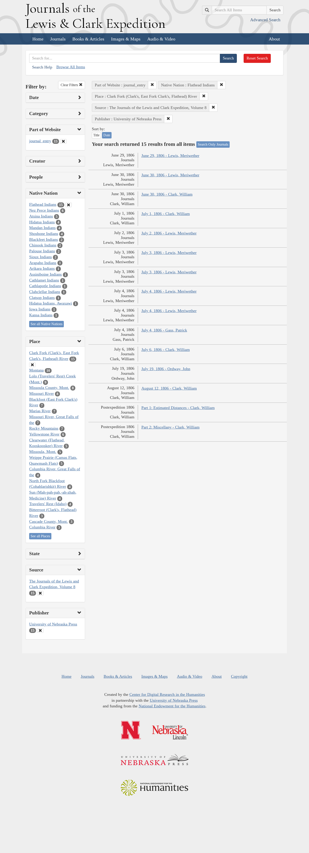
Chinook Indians (42, 245)
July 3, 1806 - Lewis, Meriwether (169, 252)
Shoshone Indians (43, 233)
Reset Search (257, 58)
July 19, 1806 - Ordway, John (165, 369)
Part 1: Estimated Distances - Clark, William (178, 407)
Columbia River (42, 527)
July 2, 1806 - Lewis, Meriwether (169, 233)
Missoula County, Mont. (49, 387)
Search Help (42, 67)
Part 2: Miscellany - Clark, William (170, 427)
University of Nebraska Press (53, 624)
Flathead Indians (42, 204)
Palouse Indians (42, 251)
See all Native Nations (46, 324)
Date (106, 135)
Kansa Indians (40, 315)
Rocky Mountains (43, 428)
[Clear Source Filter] (40, 593)
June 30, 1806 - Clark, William (167, 194)
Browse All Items (70, 67)
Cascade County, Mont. (48, 521)
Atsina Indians (41, 216)
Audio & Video (161, 38)
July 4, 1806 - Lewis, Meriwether (169, 291)
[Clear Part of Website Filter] (63, 141)
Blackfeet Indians (43, 239)
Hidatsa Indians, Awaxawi (50, 303)
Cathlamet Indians (44, 280)
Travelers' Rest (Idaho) (48, 504)
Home (37, 38)
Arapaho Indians (42, 263)
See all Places (40, 536)
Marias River (40, 411)
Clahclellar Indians (44, 291)
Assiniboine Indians (45, 274)
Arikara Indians (42, 268)
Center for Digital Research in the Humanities (167, 694)
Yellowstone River (44, 434)
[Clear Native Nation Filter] (68, 205)
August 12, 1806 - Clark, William (169, 388)
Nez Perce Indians (44, 210)
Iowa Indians (39, 309)
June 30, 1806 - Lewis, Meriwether (170, 175)
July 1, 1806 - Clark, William (165, 213)
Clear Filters (70, 85)
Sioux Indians (40, 257)
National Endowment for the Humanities (172, 706)
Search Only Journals (213, 144)
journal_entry (40, 141)
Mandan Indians (42, 227)
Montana (36, 370)
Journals (58, 38)
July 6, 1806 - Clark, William (165, 349)
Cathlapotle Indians (45, 286)
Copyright (239, 676)
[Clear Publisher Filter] (40, 630)
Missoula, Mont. (42, 451)
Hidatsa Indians (42, 222)
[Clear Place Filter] (32, 365)
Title (96, 135)
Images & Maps (125, 38)
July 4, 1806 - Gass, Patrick (164, 330)
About (274, 38)
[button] (152, 85)
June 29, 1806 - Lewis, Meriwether (170, 155)
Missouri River (41, 393)
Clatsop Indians (42, 297)
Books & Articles (88, 38)
